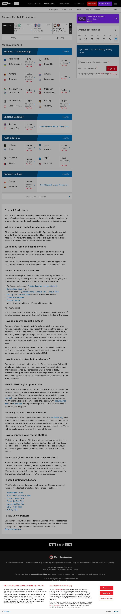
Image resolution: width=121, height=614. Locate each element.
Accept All (106, 588)
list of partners (54, 605)
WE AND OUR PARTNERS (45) (61, 586)
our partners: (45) (60, 589)
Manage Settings (106, 598)
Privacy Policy (6, 611)
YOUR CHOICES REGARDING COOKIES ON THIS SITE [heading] (24, 586)
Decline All (106, 593)
